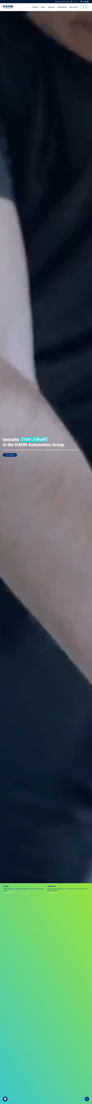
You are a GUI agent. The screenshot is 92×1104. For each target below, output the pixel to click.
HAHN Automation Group (61, 1)
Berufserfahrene (62, 7)
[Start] (29, 7)
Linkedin (86, 1)
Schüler (43, 7)
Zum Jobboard (10, 455)
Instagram (84, 1)
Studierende (51, 7)
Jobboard (85, 7)
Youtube (88, 1)
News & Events (73, 7)
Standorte (35, 7)
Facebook (81, 1)
